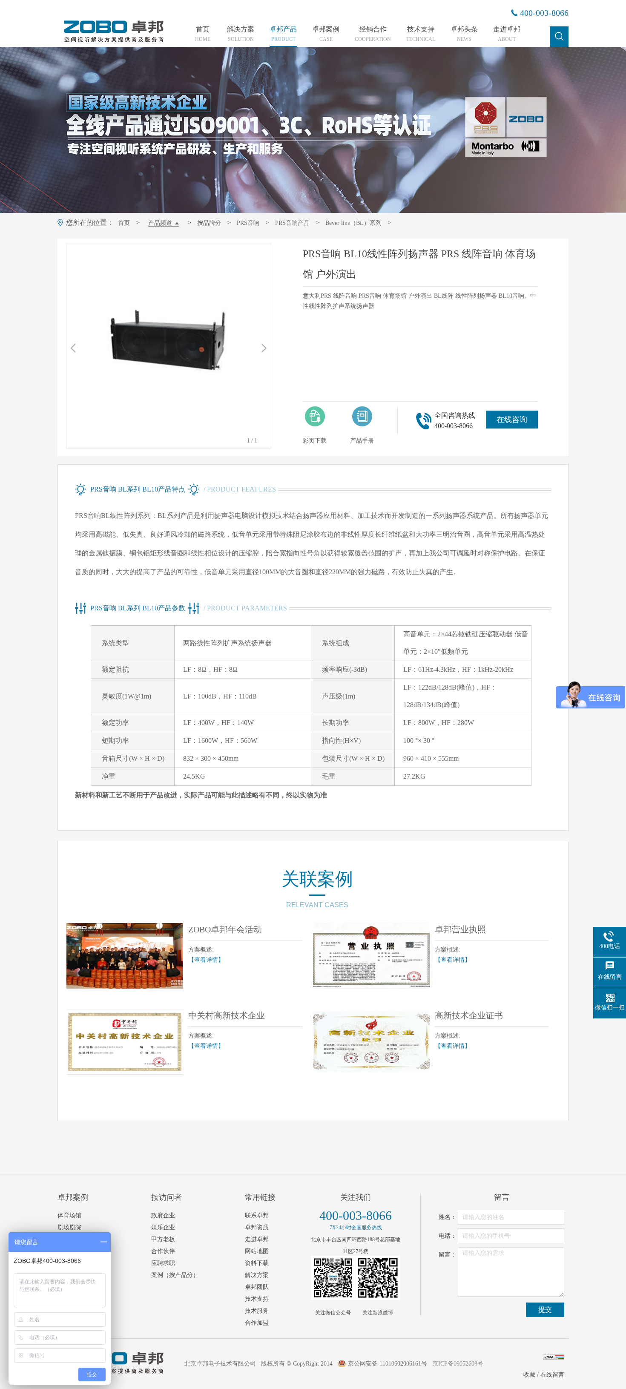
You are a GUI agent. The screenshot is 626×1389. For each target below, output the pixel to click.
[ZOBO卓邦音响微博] (378, 1278)
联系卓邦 (257, 1215)
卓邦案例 (325, 34)
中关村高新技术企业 (226, 1015)
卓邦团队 (257, 1287)
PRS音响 (248, 223)
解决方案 (240, 34)
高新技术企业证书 (469, 1015)
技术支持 (420, 34)
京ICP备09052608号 (457, 1363)
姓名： (448, 1217)
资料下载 (257, 1263)
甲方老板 (163, 1239)
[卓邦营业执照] (371, 956)
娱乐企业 (163, 1227)
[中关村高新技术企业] (124, 1042)
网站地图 (257, 1251)
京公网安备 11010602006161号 (387, 1363)
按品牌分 (209, 223)
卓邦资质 (257, 1227)
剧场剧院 (69, 1227)
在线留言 (552, 1375)
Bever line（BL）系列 (353, 223)
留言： (448, 1254)
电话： (448, 1236)
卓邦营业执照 (460, 929)
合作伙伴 (163, 1251)
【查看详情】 (206, 960)
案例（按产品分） (175, 1275)
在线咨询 (512, 419)
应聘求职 (163, 1263)
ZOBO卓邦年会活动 (225, 929)
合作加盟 (257, 1323)
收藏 (529, 1375)
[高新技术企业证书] (371, 1042)
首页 (202, 34)
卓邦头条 (464, 34)
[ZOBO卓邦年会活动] (124, 956)
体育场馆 (69, 1215)
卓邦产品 (283, 34)
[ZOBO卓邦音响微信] (333, 1278)
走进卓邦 (506, 34)
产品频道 (160, 223)
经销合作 (373, 34)
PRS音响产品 (292, 223)
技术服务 (257, 1311)
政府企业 (163, 1215)
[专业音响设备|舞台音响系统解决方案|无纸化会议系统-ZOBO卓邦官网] (112, 41)
